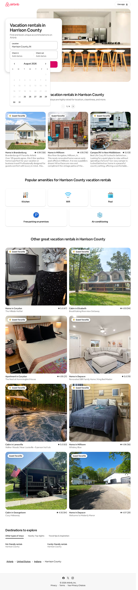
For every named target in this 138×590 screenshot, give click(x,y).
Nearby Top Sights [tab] (36, 536)
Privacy (54, 585)
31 (19, 102)
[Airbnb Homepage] (12, 4)
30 (14, 102)
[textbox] (22, 56)
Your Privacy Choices (76, 585)
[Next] (73, 106)
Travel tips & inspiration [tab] (59, 536)
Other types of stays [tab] (14, 536)
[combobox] (33, 46)
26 (30, 96)
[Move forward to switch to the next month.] (45, 64)
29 (46, 96)
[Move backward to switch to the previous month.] (14, 64)
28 (40, 96)
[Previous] (63, 106)
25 (25, 96)
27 (35, 96)
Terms (62, 585)
